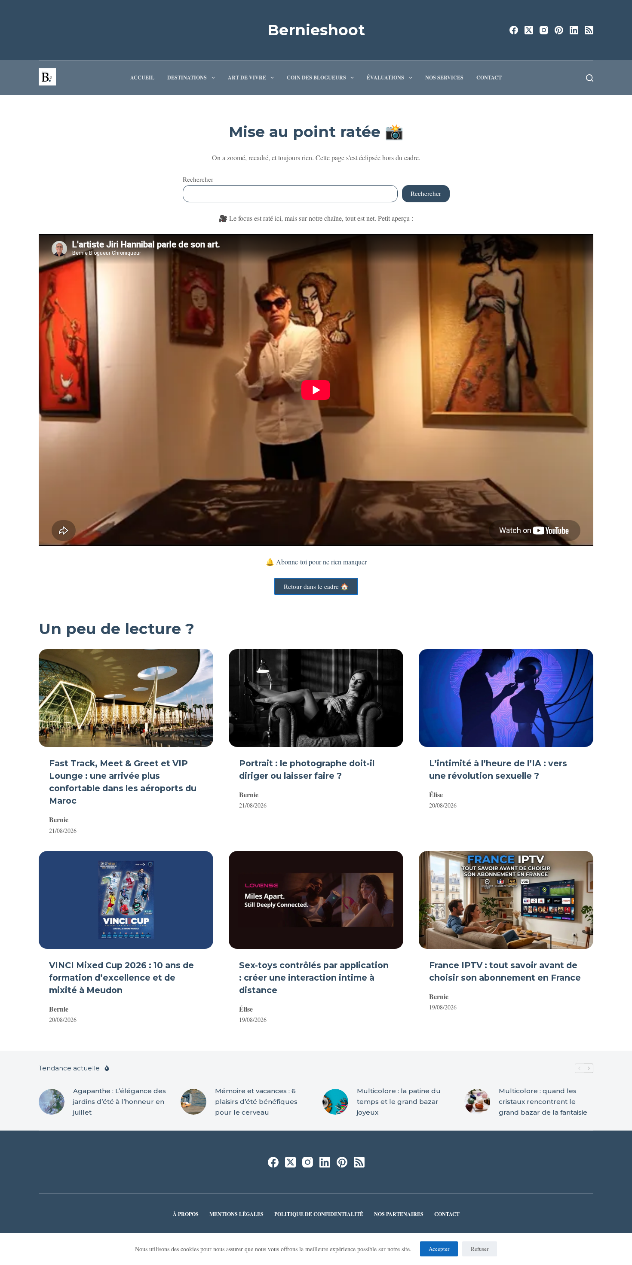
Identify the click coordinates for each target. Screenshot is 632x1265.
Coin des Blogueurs (316, 77)
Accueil (142, 77)
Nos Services (444, 77)
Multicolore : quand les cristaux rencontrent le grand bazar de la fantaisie (543, 1101)
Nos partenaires (398, 1214)
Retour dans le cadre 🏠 (316, 586)
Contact (489, 77)
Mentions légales (236, 1214)
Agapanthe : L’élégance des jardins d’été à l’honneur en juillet (119, 1101)
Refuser (479, 1249)
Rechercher (198, 179)
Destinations (187, 77)
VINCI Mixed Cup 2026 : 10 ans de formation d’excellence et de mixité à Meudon (121, 977)
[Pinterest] (559, 30)
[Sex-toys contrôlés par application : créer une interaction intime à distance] (316, 900)
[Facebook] (513, 30)
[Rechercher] (589, 78)
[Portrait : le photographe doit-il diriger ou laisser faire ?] (316, 698)
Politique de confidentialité (318, 1214)
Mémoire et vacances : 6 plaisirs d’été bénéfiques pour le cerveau (256, 1101)
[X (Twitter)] (529, 30)
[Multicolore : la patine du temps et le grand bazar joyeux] (335, 1102)
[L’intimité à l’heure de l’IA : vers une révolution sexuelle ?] (506, 698)
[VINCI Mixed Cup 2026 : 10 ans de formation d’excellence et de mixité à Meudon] (126, 900)
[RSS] (589, 30)
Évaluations (385, 77)
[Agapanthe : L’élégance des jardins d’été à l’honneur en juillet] (51, 1102)
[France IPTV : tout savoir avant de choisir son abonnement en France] (506, 900)
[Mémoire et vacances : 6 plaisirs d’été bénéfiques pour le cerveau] (193, 1102)
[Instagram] (544, 30)
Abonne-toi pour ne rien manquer (321, 561)
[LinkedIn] (574, 30)
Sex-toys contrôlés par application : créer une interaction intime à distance (314, 977)
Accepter (439, 1249)
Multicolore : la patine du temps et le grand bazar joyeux (399, 1101)
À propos (186, 1214)
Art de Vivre (247, 77)
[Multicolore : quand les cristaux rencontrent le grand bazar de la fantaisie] (477, 1102)
